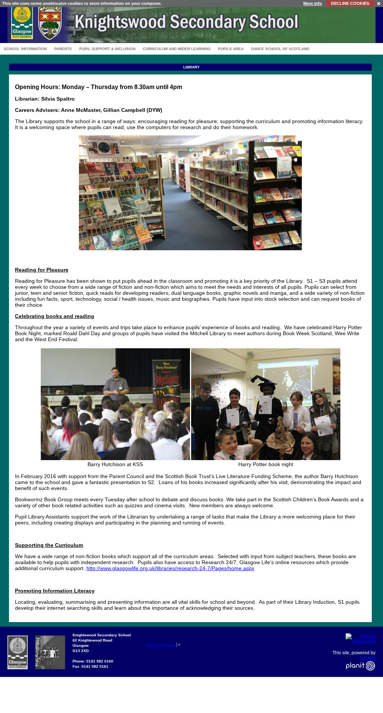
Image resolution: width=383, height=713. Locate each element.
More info (312, 3)
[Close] (379, 3)
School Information (25, 49)
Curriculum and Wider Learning (177, 49)
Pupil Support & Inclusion (107, 49)
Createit (367, 658)
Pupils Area (230, 49)
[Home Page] (191, 41)
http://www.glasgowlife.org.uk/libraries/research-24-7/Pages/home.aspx (170, 568)
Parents (63, 49)
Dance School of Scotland (280, 49)
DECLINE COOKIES (350, 3)
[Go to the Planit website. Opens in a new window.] (361, 675)
